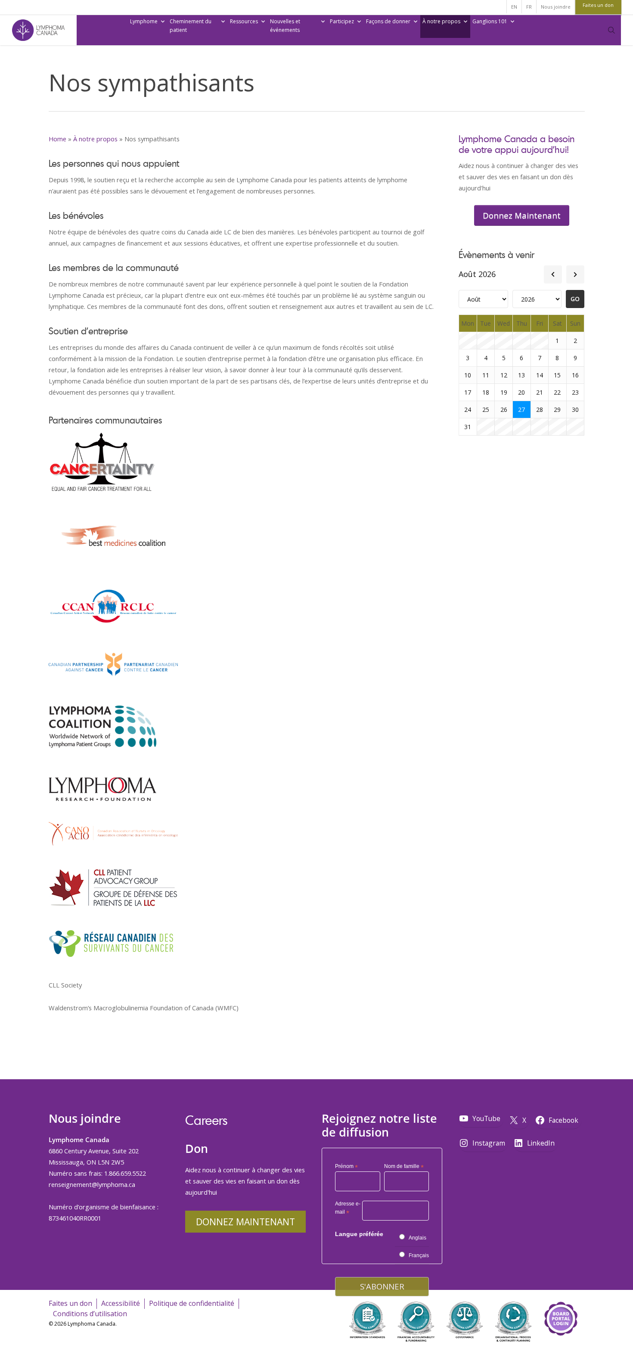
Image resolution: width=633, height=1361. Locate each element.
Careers (206, 1120)
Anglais (417, 1238)
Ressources (244, 21)
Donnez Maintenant (245, 1221)
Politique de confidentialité (191, 1303)
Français (419, 1255)
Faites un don (70, 1303)
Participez (342, 21)
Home (57, 138)
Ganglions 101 (489, 21)
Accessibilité (120, 1303)
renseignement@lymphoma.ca (92, 1184)
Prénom (346, 1166)
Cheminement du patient (190, 26)
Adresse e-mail (347, 1209)
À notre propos (441, 21)
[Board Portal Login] (560, 1347)
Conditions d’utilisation (90, 1313)
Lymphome (144, 21)
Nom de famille (404, 1166)
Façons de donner (388, 21)
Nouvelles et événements (285, 26)
